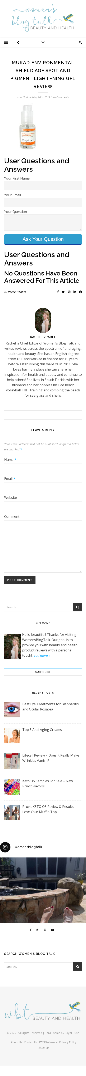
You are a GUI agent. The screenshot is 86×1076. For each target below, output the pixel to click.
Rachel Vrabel (17, 292)
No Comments (60, 97)
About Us (16, 1042)
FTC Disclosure (48, 1042)
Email (9, 478)
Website (10, 497)
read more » (41, 655)
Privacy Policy (67, 1042)
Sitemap (43, 1047)
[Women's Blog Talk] (43, 17)
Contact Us (31, 1042)
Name (10, 459)
